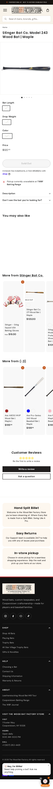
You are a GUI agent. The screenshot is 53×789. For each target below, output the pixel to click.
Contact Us (7, 671)
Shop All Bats (8, 633)
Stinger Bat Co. (31, 275)
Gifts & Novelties (10, 652)
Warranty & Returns (11, 680)
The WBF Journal (10, 704)
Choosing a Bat (9, 667)
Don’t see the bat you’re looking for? (22, 200)
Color (5, 130)
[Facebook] (13, 616)
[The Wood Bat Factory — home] (18, 588)
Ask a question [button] (26, 476)
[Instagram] (5, 616)
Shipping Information (12, 676)
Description (9, 193)
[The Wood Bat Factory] (26, 10)
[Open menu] (5, 10)
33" (6, 108)
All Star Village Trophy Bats (15, 647)
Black (7, 136)
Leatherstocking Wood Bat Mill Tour (19, 695)
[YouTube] (21, 616)
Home (5, 27)
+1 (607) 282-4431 (11, 745)
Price (5, 145)
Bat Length (8, 102)
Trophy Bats (8, 642)
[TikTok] (28, 616)
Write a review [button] (26, 469)
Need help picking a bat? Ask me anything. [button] (26, 768)
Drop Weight (9, 116)
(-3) (7, 122)
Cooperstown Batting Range (15, 700)
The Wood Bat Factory (18, 759)
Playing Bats (8, 638)
